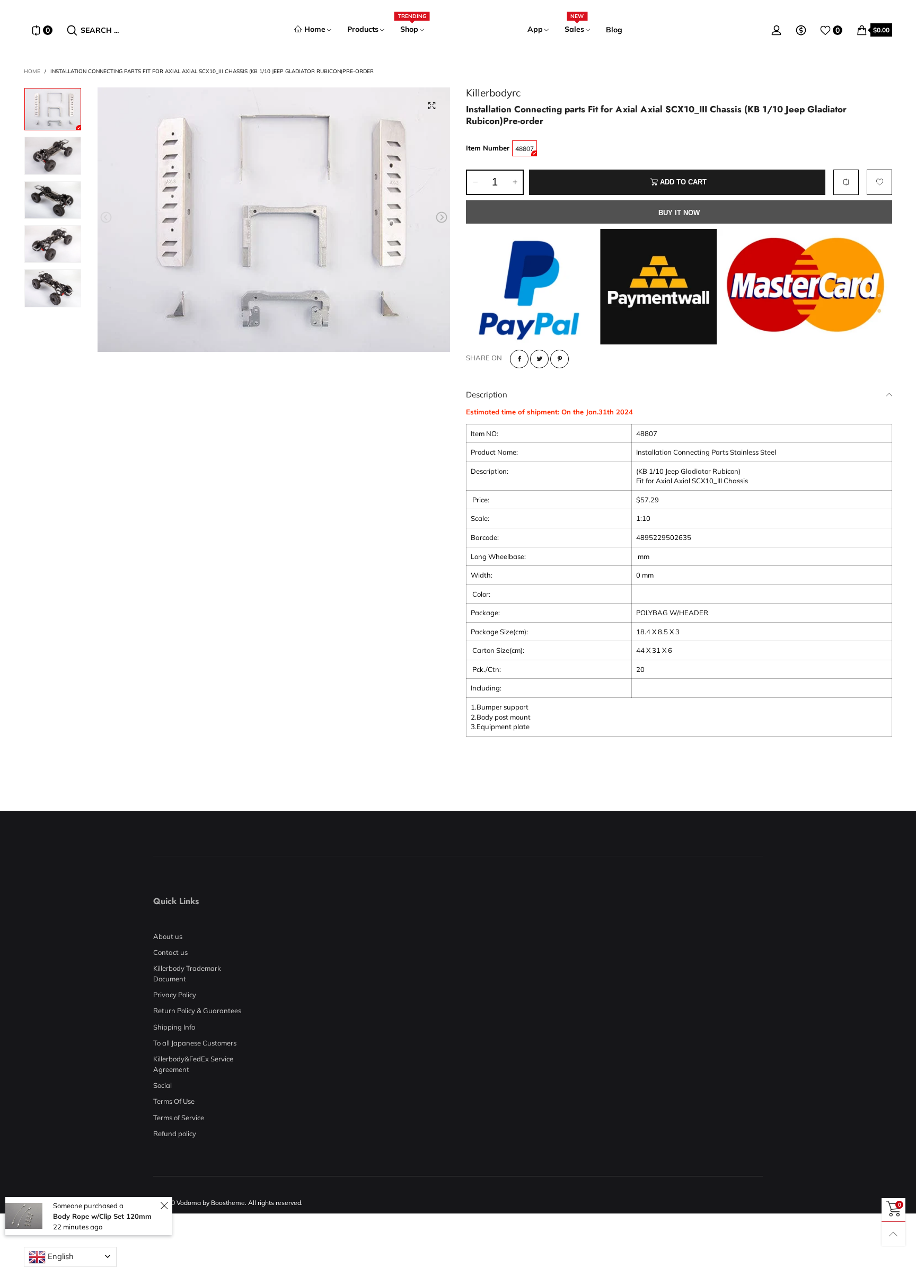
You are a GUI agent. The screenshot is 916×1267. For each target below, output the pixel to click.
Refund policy (174, 1133)
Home (314, 29)
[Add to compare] (846, 182)
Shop (412, 29)
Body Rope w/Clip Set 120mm (102, 1216)
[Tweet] (539, 359)
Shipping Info (174, 1027)
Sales (574, 29)
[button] (106, 218)
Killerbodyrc (493, 92)
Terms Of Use (174, 1101)
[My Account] (776, 30)
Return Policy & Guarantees (197, 1010)
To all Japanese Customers (194, 1043)
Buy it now (679, 213)
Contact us (170, 952)
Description (486, 394)
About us (167, 936)
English (60, 1256)
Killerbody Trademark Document (187, 973)
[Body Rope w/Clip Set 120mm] (23, 1216)
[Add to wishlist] (879, 182)
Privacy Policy (174, 994)
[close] (164, 1206)
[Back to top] (893, 1234)
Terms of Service (178, 1117)
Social (162, 1085)
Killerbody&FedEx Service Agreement (193, 1064)
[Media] (431, 106)
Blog (614, 29)
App (535, 29)
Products (362, 29)
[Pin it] (559, 359)
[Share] (519, 359)
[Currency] (801, 30)
